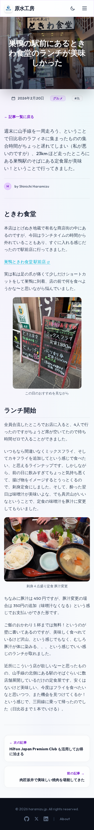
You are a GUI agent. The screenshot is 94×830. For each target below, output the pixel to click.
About (65, 819)
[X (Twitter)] (36, 819)
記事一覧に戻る (19, 116)
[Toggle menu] (85, 8)
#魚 (77, 98)
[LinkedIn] (46, 819)
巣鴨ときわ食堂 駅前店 (25, 261)
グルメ (58, 98)
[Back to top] (84, 820)
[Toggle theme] (72, 8)
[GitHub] (26, 818)
